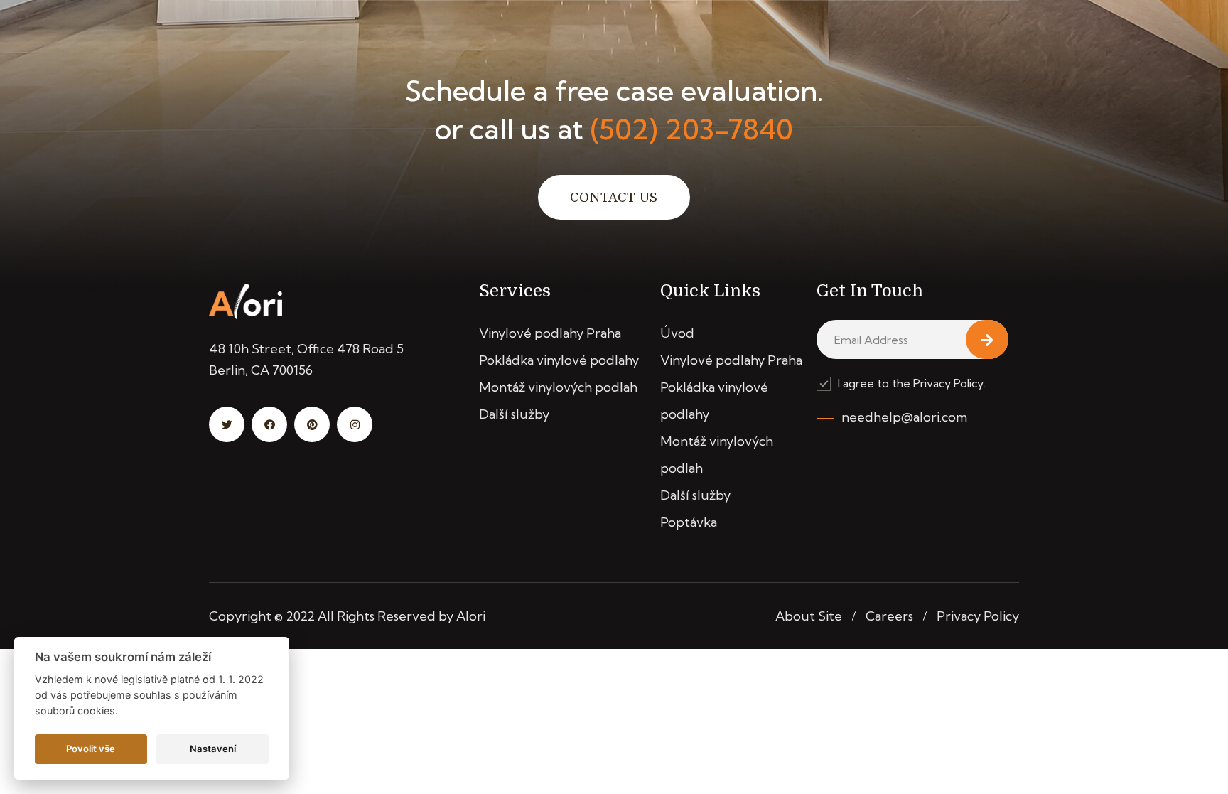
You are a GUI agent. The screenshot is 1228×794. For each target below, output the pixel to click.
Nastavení (213, 748)
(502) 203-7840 (692, 129)
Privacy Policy (978, 616)
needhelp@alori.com (904, 417)
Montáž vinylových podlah (558, 387)
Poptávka (688, 522)
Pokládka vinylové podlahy (559, 360)
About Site (808, 616)
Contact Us (614, 198)
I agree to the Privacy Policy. (912, 383)
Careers (889, 616)
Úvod (677, 333)
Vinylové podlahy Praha (550, 333)
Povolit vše (90, 748)
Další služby (514, 414)
